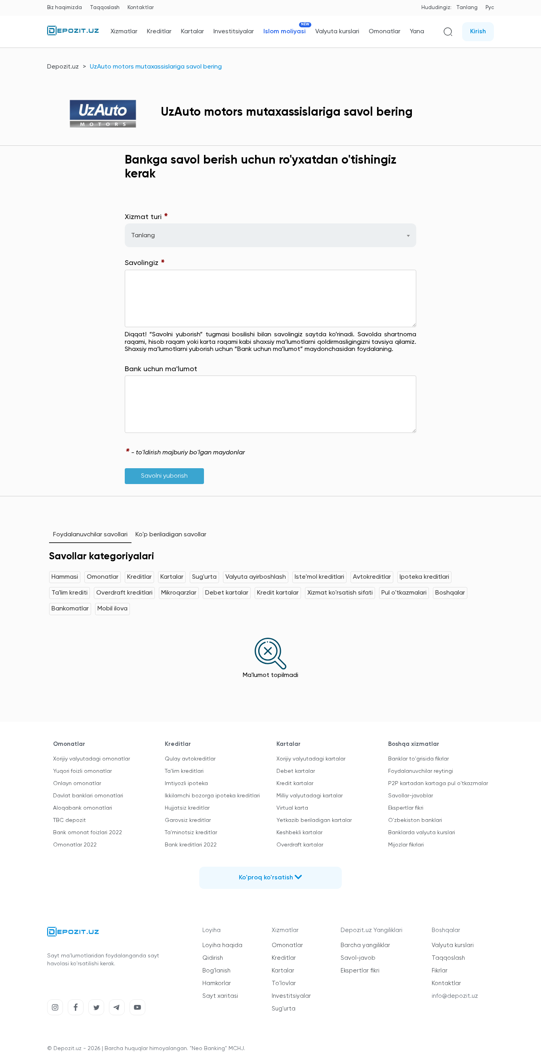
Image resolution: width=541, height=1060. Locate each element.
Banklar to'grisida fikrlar (418, 759)
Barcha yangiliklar (365, 945)
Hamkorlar (216, 983)
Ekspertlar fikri (405, 808)
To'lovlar (284, 983)
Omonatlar (384, 32)
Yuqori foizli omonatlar (82, 771)
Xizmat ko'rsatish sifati (340, 593)
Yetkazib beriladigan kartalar (314, 820)
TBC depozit (69, 820)
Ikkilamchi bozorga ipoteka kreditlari (212, 796)
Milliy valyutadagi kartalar (309, 796)
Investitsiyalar (233, 32)
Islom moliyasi (284, 31)
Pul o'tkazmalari (404, 593)
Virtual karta (292, 808)
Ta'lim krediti (69, 593)
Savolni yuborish (164, 476)
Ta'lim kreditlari (184, 771)
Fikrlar (440, 971)
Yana (417, 32)
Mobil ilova (112, 609)
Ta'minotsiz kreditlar (191, 832)
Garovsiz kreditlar (188, 820)
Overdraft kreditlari (124, 593)
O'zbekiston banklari (415, 820)
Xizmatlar (123, 32)
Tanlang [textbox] (143, 236)
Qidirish (212, 958)
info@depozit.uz (455, 996)
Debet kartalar (226, 593)
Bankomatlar (70, 609)
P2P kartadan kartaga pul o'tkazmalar (438, 783)
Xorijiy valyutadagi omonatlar (91, 759)
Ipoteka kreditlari (424, 577)
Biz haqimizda (64, 7)
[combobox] (270, 235)
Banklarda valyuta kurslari (421, 832)
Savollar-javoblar (410, 796)
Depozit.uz (63, 67)
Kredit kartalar (278, 593)
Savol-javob (358, 958)
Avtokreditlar (372, 577)
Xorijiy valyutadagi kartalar (310, 759)
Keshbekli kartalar (299, 832)
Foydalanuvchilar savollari (90, 535)
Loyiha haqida (222, 945)
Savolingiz (145, 263)
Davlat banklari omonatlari (88, 796)
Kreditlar (159, 32)
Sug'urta (204, 577)
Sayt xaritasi (220, 996)
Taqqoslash (105, 7)
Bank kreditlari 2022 (191, 845)
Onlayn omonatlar (77, 783)
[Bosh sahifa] (73, 34)
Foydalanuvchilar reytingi (420, 771)
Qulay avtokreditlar (190, 759)
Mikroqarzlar (178, 593)
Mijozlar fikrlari (406, 845)
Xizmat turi (146, 217)
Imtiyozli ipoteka (186, 783)
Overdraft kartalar (299, 845)
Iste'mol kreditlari (319, 577)
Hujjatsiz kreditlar (187, 808)
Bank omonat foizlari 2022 (87, 832)
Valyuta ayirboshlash (255, 577)
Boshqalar (450, 593)
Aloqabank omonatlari (82, 808)
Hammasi (64, 577)
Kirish (478, 32)
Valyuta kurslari (337, 32)
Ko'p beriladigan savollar (170, 535)
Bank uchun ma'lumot (161, 369)
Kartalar (192, 32)
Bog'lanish (216, 971)
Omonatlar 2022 (75, 845)
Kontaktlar (141, 7)
